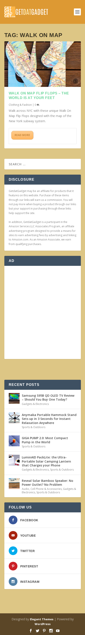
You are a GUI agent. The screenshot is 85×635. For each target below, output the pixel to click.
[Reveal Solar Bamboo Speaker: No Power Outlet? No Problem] (14, 483)
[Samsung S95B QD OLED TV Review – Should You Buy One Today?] (14, 398)
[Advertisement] (42, 312)
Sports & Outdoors (33, 427)
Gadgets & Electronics (35, 404)
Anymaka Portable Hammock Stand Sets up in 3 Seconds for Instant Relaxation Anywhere (49, 419)
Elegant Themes (41, 619)
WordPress (43, 624)
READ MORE (22, 135)
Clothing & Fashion (20, 105)
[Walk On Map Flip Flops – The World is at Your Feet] (42, 64)
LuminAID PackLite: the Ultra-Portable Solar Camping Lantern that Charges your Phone (46, 461)
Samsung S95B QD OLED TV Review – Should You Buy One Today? (48, 397)
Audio (25, 489)
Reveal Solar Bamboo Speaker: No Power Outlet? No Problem (47, 483)
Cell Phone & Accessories (46, 489)
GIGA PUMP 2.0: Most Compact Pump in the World (45, 440)
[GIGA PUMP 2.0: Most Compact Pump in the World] (14, 440)
